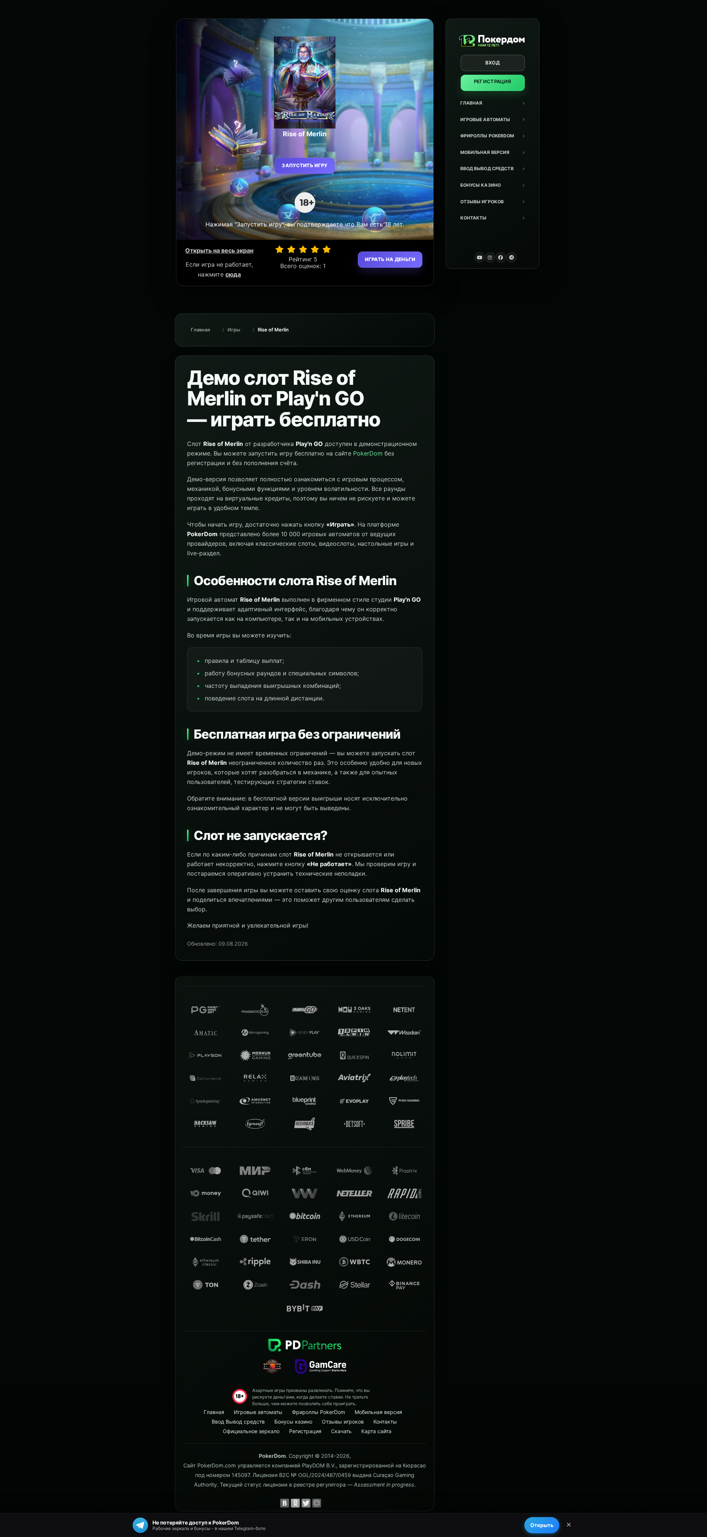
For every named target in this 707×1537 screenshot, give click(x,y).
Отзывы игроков (482, 201)
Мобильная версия (485, 152)
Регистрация (492, 81)
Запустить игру (305, 165)
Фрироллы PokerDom (487, 135)
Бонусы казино (480, 185)
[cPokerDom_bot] (511, 257)
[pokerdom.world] (490, 257)
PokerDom (368, 453)
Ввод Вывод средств (487, 168)
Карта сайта (376, 1431)
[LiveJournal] (327, 1503)
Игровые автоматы (485, 119)
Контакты (473, 218)
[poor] (291, 249)
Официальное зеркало (251, 1431)
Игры (234, 330)
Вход (492, 63)
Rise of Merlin (273, 330)
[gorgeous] (327, 249)
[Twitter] (306, 1503)
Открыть (541, 1525)
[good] (315, 249)
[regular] (303, 249)
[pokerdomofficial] (501, 257)
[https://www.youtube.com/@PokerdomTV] (479, 257)
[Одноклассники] (295, 1503)
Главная (471, 103)
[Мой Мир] (316, 1503)
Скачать (341, 1431)
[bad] (279, 249)
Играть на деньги (390, 259)
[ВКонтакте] (284, 1503)
